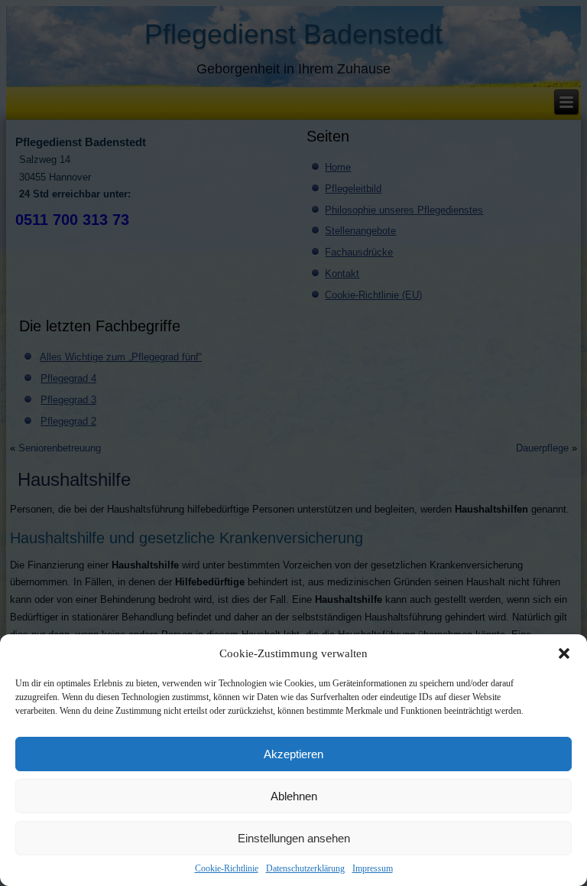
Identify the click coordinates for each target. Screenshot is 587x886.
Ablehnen (294, 796)
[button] (564, 653)
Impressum (372, 868)
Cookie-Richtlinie (226, 868)
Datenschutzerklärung (305, 868)
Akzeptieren (293, 754)
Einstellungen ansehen (294, 838)
